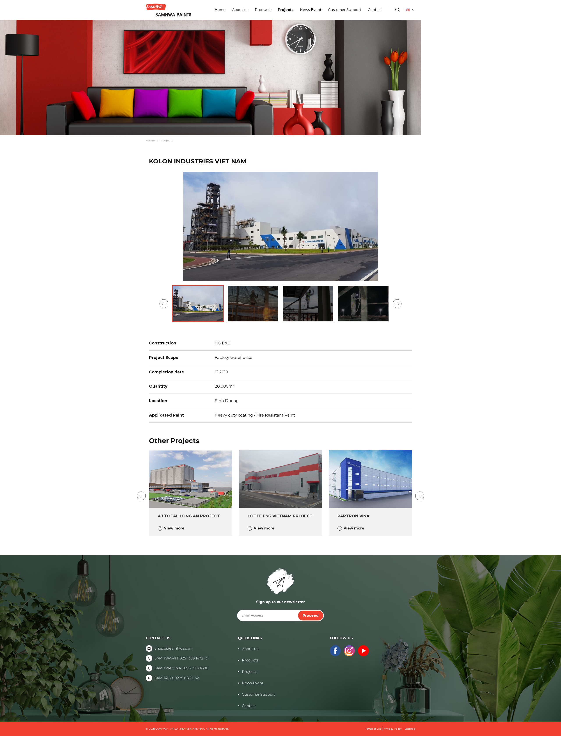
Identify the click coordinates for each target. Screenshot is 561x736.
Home (220, 10)
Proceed (311, 615)
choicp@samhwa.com (173, 648)
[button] (164, 303)
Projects (285, 10)
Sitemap (410, 728)
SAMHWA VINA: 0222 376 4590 (181, 668)
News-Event (310, 10)
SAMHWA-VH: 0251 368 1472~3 (181, 658)
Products (263, 10)
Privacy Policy (393, 728)
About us (240, 10)
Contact (375, 10)
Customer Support (344, 10)
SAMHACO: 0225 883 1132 (176, 678)
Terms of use (373, 728)
